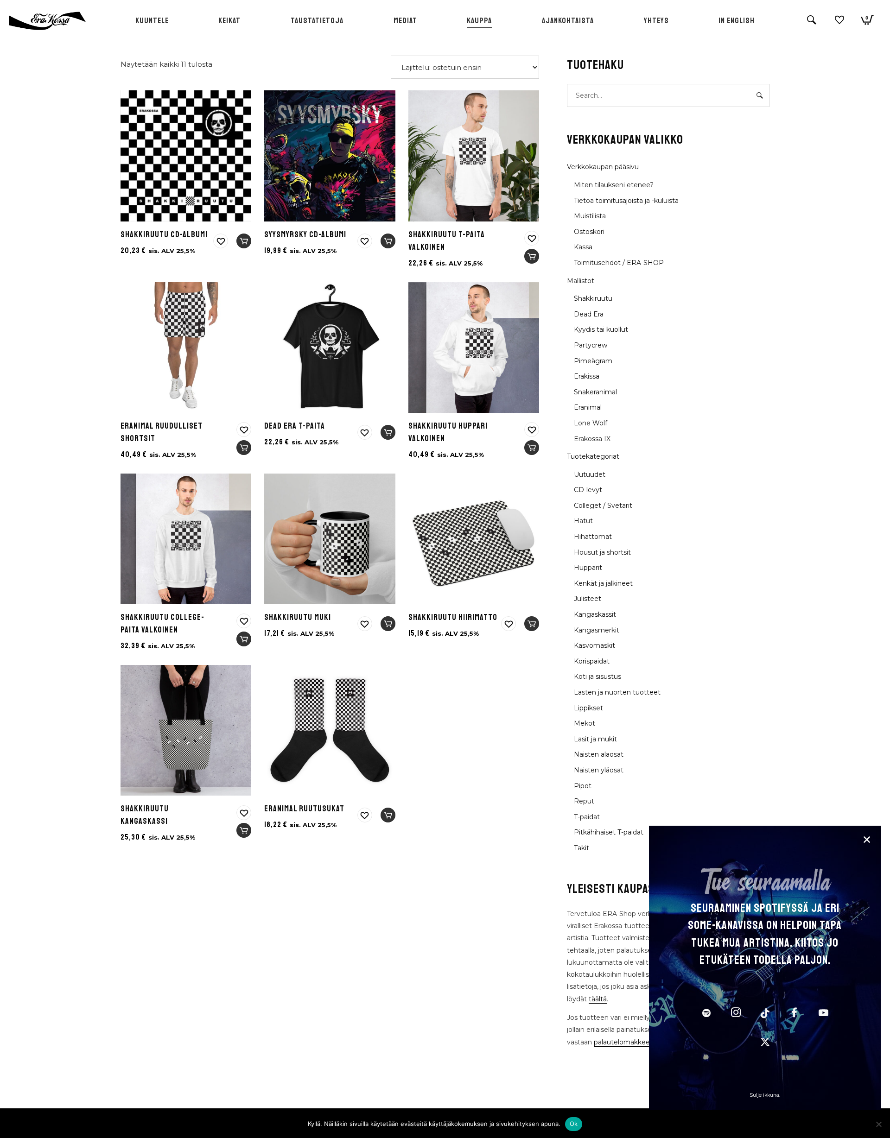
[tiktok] (765, 1014)
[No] (878, 1124)
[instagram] (735, 1014)
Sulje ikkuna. (765, 1095)
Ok (574, 1123)
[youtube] (823, 1017)
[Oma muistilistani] (839, 23)
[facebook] (794, 1014)
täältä (598, 999)
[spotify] (706, 1014)
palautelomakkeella (625, 1042)
